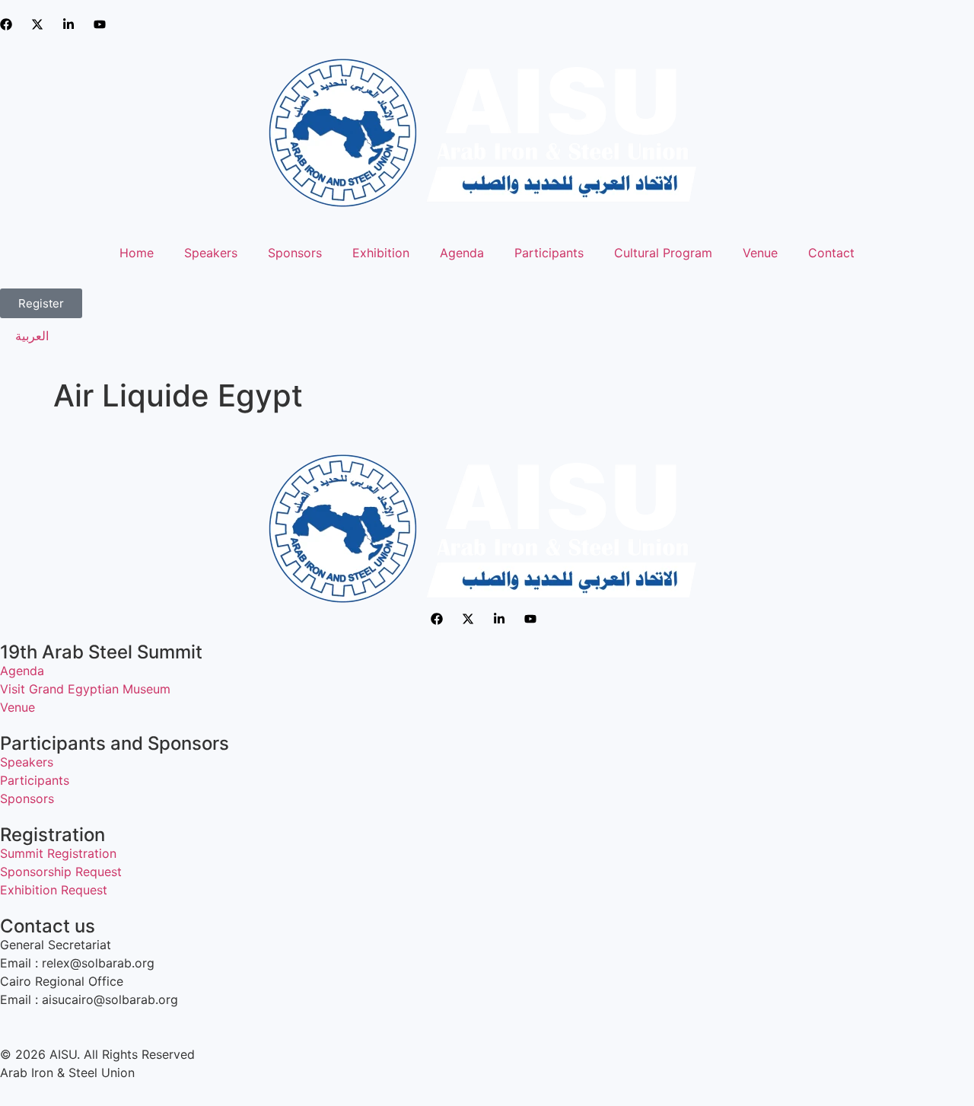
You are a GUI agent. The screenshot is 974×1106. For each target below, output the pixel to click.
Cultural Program (663, 252)
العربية (32, 335)
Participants (549, 252)
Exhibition (380, 252)
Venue (760, 252)
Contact (831, 252)
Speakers (210, 252)
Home (136, 252)
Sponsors (295, 252)
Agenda (462, 252)
